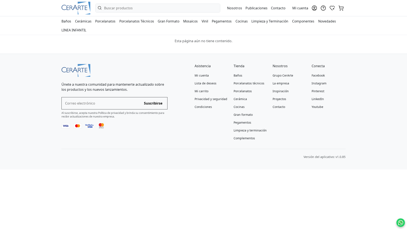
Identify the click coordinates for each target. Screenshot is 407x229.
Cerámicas (83, 21)
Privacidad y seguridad (211, 99)
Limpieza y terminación (250, 130)
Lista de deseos (205, 83)
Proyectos (279, 99)
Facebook (318, 75)
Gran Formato (168, 21)
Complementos (244, 138)
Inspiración (281, 91)
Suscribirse (153, 103)
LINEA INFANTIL (73, 30)
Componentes (303, 21)
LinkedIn (318, 99)
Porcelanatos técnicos (249, 83)
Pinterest (318, 91)
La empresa (281, 83)
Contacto (278, 8)
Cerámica (240, 99)
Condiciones (203, 107)
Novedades (327, 21)
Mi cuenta (202, 75)
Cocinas (242, 21)
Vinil (205, 21)
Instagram (319, 83)
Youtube (317, 107)
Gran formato (243, 115)
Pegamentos (222, 21)
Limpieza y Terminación (269, 21)
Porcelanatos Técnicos (136, 21)
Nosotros (234, 8)
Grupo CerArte (283, 75)
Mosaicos (190, 21)
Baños (66, 21)
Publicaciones (256, 8)
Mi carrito (201, 91)
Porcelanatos (105, 21)
